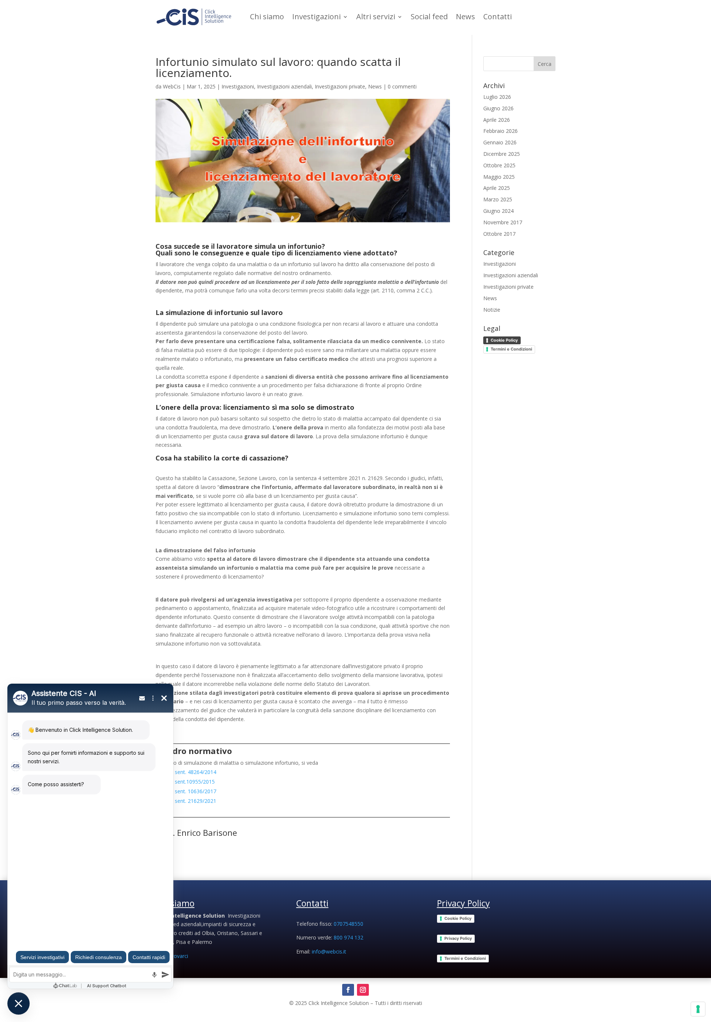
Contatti (497, 16)
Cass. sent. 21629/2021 (188, 800)
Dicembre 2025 (501, 153)
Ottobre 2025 (499, 165)
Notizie (491, 309)
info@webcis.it (329, 951)
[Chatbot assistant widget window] (90, 836)
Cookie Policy (504, 340)
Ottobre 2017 (499, 233)
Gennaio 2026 (500, 142)
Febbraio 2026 (500, 130)
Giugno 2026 (498, 108)
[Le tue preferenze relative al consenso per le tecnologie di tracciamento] (698, 1009)
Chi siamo (267, 16)
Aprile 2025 (496, 187)
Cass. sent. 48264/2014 (188, 771)
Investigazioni (316, 16)
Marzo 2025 (497, 199)
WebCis (172, 86)
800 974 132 (348, 937)
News (465, 16)
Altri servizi (375, 16)
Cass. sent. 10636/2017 (188, 791)
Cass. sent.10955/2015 (188, 781)
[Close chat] (18, 1003)
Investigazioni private (340, 86)
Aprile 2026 (496, 119)
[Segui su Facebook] (348, 990)
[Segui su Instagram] (363, 990)
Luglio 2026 (497, 96)
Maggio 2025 (499, 176)
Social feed (429, 16)
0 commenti (402, 86)
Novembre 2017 (502, 222)
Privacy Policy (458, 938)
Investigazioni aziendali (284, 86)
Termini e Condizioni (511, 349)
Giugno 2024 (498, 210)
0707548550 (348, 923)
